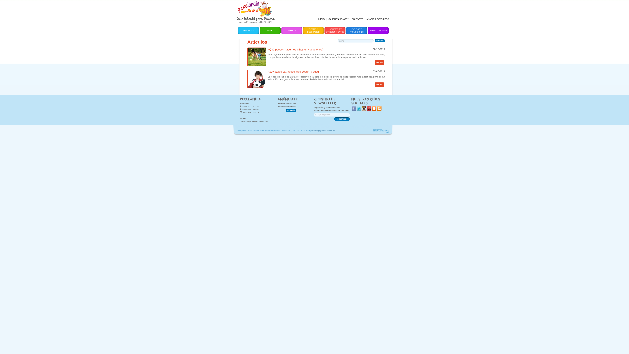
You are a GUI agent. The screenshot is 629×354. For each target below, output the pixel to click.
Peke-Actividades (378, 30)
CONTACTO (357, 19)
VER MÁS (291, 110)
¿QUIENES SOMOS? (338, 19)
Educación (248, 30)
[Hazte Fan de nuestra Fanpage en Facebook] (354, 110)
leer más (379, 62)
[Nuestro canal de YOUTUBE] (369, 110)
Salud (270, 30)
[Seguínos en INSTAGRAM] (364, 110)
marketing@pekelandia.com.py (254, 121)
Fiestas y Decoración (313, 30)
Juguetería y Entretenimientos (335, 30)
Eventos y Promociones (356, 30)
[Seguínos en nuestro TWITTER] (359, 110)
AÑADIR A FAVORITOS (377, 19)
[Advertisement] (334, 7)
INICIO (321, 19)
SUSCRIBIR (341, 119)
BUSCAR (379, 41)
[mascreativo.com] (381, 132)
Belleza (292, 30)
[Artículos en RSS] (379, 110)
